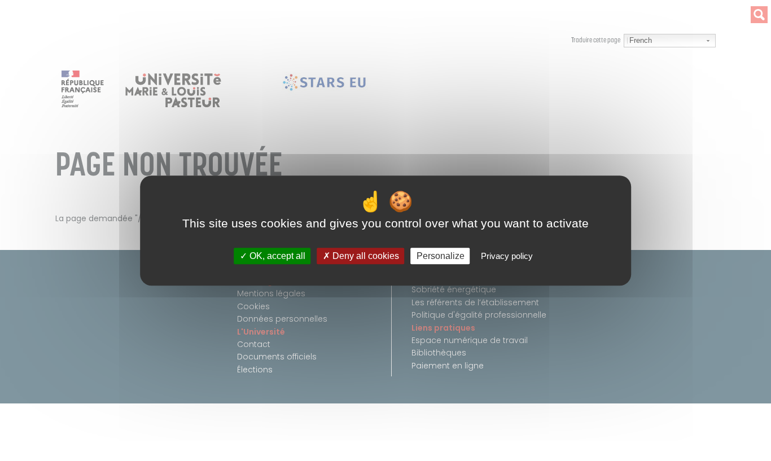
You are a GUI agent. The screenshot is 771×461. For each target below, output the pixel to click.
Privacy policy (507, 256)
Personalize (441, 256)
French (640, 40)
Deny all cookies (364, 256)
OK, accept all (276, 256)
